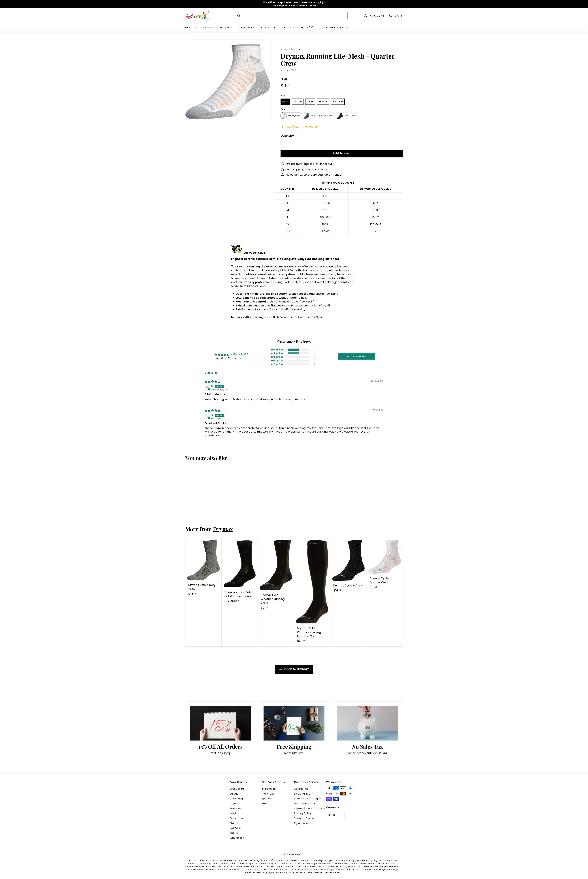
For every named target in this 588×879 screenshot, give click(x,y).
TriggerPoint (269, 789)
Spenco (266, 798)
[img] (212, 381)
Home (284, 49)
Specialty (246, 27)
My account (301, 823)
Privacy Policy (302, 813)
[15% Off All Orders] (220, 723)
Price (284, 79)
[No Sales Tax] (367, 723)
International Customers (309, 808)
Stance (234, 823)
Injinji (233, 813)
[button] (277, 350)
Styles (208, 27)
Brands (191, 27)
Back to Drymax (296, 669)
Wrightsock (237, 838)
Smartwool (236, 818)
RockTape (268, 793)
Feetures (235, 808)
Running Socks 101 (299, 27)
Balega (234, 793)
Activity (226, 27)
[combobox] (291, 15)
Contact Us (301, 789)
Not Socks (269, 27)
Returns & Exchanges (307, 798)
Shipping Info (302, 793)
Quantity (287, 136)
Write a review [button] (356, 356)
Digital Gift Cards (305, 803)
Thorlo (234, 833)
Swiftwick (235, 828)
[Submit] (238, 15)
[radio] (285, 102)
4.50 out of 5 (239, 354)
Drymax (295, 49)
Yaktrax (266, 803)
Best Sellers (237, 789)
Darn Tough (237, 798)
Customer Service (334, 27)
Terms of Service (304, 818)
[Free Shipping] (294, 723)
